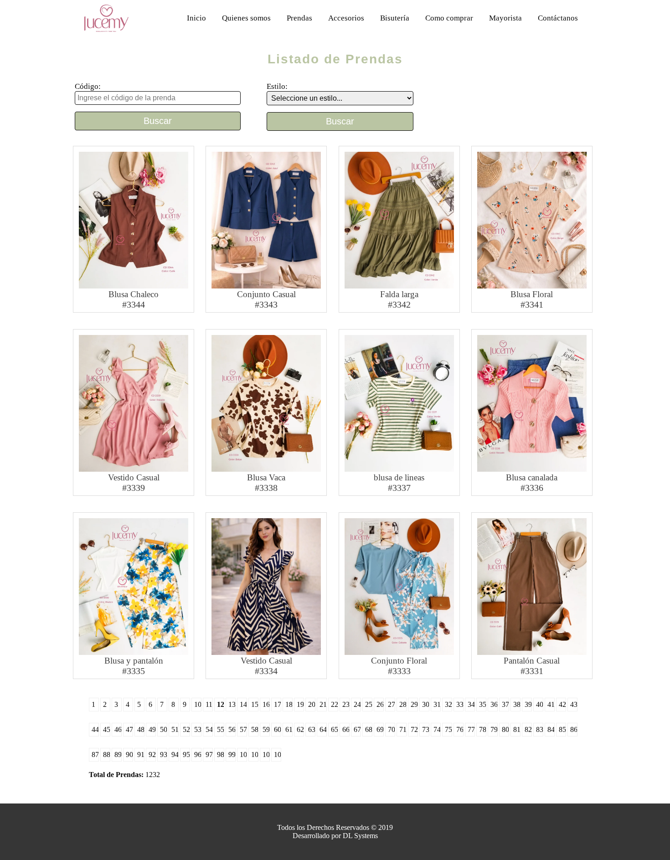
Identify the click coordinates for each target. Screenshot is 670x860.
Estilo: (277, 86)
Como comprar (449, 18)
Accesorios (346, 18)
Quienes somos (246, 18)
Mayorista (505, 18)
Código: (88, 86)
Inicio (196, 18)
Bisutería (394, 18)
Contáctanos (558, 18)
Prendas (299, 18)
